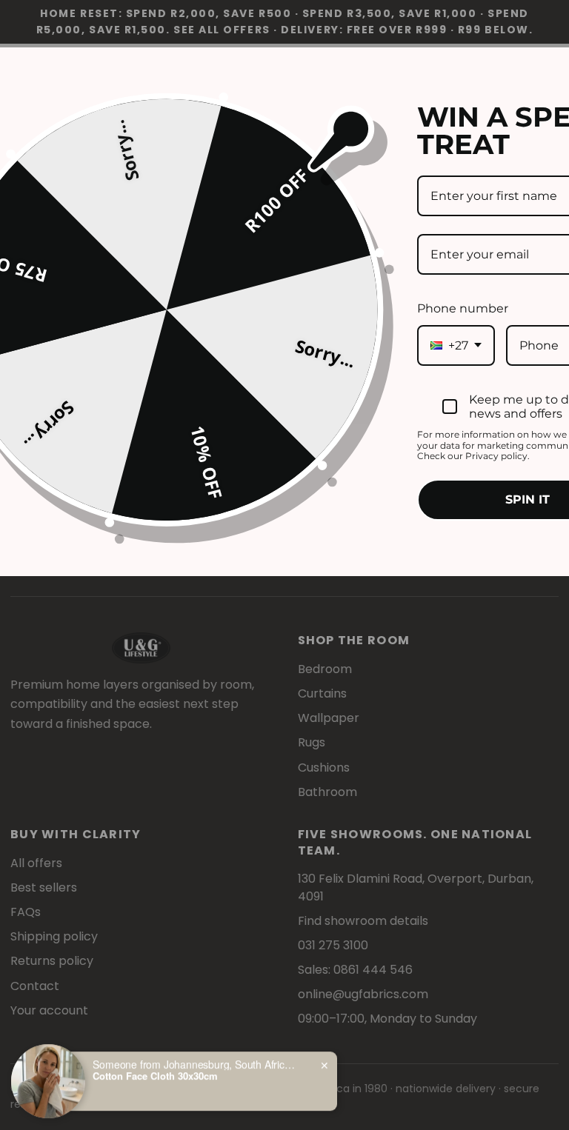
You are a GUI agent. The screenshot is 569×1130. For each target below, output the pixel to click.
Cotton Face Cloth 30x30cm (155, 1074)
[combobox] (456, 345)
